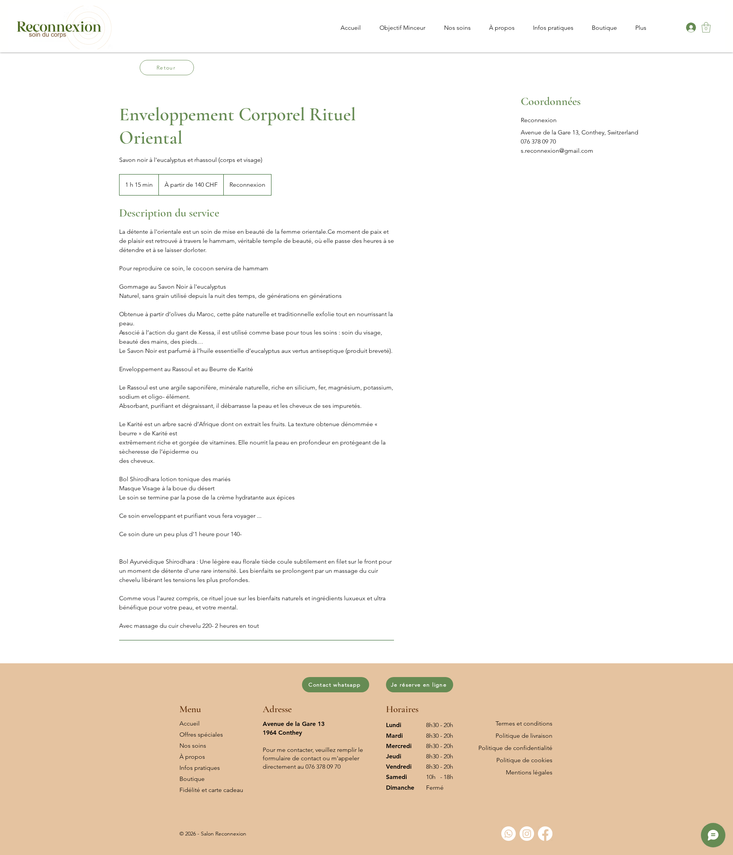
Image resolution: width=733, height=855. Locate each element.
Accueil (189, 723)
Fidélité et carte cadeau (211, 790)
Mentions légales (529, 772)
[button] (706, 27)
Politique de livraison (524, 735)
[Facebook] (545, 833)
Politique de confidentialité (515, 748)
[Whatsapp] (508, 833)
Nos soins (192, 745)
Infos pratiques (199, 767)
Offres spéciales (201, 734)
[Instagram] (527, 833)
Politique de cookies (524, 760)
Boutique (192, 778)
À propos (192, 756)
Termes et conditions (524, 723)
